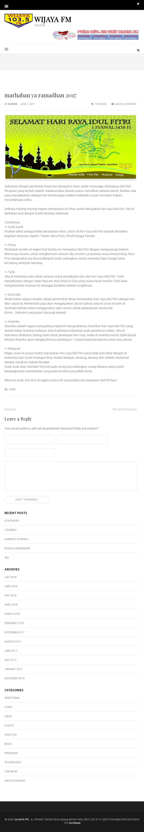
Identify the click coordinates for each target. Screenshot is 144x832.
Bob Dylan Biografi (17, 548)
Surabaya (74, 822)
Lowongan (11, 520)
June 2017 (10, 650)
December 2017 (14, 632)
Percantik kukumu (125, 409)
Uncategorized (14, 780)
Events (9, 725)
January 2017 (13, 669)
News (8, 743)
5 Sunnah (10, 529)
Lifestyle (10, 734)
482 (6, 557)
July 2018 (10, 577)
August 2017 (12, 641)
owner (12, 104)
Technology (12, 762)
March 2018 (12, 613)
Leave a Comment (126, 104)
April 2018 (11, 604)
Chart (8, 707)
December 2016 (14, 678)
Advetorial (12, 697)
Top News (100, 104)
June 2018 (10, 586)
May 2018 (10, 595)
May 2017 (10, 659)
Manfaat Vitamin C (16, 539)
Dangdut (10, 409)
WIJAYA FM (53, 19)
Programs (11, 753)
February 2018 (14, 623)
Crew (8, 716)
